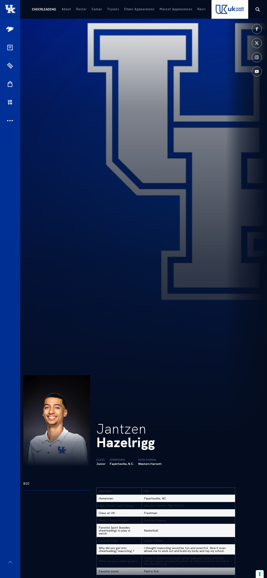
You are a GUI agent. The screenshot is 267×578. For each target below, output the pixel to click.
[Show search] (257, 9)
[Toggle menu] (10, 562)
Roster (81, 9)
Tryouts (113, 9)
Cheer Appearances (139, 9)
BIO (26, 483)
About (66, 9)
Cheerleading (44, 9)
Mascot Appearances (176, 9)
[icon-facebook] (257, 29)
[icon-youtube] (257, 71)
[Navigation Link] (10, 29)
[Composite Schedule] (10, 47)
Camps (97, 9)
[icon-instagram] (257, 57)
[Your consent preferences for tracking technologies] (260, 574)
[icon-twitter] (257, 43)
